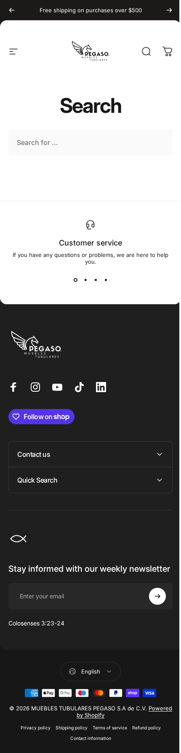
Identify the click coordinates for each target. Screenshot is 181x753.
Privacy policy (32, 736)
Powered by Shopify (93, 723)
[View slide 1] (75, 280)
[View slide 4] (106, 280)
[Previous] (12, 10)
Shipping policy (68, 736)
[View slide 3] (95, 280)
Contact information (87, 747)
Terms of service (106, 736)
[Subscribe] (151, 604)
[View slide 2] (85, 280)
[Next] (169, 10)
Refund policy (143, 736)
